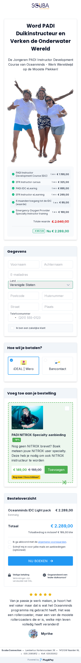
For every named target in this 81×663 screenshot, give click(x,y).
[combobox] (12, 317)
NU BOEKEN (38, 561)
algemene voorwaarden (52, 541)
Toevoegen (56, 470)
